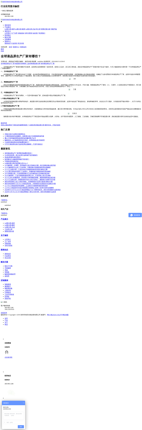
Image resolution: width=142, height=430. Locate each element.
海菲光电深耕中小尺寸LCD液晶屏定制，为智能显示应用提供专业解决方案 (30, 183)
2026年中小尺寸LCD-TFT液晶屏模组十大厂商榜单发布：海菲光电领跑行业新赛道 (33, 190)
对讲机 (7, 296)
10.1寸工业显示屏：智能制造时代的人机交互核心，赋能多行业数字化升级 (30, 179)
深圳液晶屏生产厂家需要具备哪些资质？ (18, 153)
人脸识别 (8, 290)
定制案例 (8, 39)
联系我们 (42, 33)
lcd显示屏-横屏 (20, 29)
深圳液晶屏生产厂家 (47, 63)
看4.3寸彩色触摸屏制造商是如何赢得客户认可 (20, 138)
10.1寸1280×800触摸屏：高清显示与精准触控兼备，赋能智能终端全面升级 (30, 177)
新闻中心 (8, 41)
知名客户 (35, 33)
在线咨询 (4, 313)
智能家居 (8, 284)
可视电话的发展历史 (12, 161)
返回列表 (4, 123)
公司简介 (8, 33)
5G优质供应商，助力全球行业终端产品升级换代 (21, 155)
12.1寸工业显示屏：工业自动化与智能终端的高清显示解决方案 (26, 169)
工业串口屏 (8, 229)
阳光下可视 (8, 266)
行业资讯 (14, 43)
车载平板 (54, 29)
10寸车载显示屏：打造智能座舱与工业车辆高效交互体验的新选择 (27, 173)
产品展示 (8, 27)
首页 (10, 47)
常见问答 (21, 43)
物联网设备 (8, 288)
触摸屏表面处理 (10, 274)
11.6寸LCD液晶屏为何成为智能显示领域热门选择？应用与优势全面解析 (29, 188)
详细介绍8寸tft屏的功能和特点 (15, 134)
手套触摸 (8, 268)
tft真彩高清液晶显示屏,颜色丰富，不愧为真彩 (44, 125)
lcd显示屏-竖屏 (10, 29)
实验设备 (21, 33)
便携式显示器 (45, 29)
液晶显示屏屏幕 (20, 63)
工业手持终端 (9, 294)
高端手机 (8, 298)
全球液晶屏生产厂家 (8, 63)
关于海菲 (4, 235)
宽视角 (7, 272)
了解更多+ (4, 200)
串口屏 (38, 29)
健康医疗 (8, 286)
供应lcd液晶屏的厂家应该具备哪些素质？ (15, 125)
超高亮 (7, 276)
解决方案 (8, 37)
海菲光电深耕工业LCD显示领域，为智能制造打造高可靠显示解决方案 (29, 181)
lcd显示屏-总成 (31, 29)
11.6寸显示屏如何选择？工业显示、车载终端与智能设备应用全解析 (28, 171)
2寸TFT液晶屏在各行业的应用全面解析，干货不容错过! (24, 144)
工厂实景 (14, 33)
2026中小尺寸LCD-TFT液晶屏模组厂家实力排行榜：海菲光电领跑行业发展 (30, 192)
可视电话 (8, 292)
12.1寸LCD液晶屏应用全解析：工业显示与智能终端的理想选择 (26, 185)
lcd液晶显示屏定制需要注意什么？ (16, 163)
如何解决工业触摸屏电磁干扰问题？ (17, 159)
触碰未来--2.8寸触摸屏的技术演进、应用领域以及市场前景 (25, 140)
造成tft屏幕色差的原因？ (13, 157)
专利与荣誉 (28, 33)
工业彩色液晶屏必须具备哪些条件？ (17, 142)
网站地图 (65, 315)
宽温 (6, 270)
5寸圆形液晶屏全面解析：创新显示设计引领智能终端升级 (24, 136)
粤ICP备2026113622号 (54, 315)
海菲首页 (8, 25)
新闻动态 (8, 43)
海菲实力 (8, 31)
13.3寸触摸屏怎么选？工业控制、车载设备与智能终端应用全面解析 (28, 167)
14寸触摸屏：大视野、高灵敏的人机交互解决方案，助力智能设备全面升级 (30, 165)
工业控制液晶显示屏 (33, 63)
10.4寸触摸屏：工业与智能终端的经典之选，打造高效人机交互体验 (28, 175)
